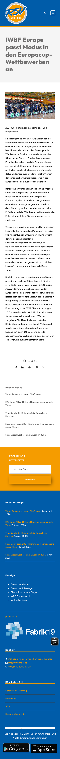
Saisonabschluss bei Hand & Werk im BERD (25, 434)
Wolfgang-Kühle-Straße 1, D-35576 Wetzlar (30, 658)
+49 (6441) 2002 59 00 (19, 666)
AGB (7, 706)
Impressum (10, 698)
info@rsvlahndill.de (17, 662)
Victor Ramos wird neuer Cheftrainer (23, 394)
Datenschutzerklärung (16, 690)
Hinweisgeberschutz (15, 714)
